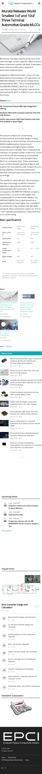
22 (21, 417)
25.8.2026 (14, 407)
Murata (8, 346)
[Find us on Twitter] (5, 768)
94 (21, 438)
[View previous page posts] (19, 128)
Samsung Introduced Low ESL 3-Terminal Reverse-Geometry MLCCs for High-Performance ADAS (27, 307)
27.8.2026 (14, 366)
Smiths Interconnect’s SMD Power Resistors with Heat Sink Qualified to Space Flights (20, 120)
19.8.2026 (14, 450)
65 (21, 450)
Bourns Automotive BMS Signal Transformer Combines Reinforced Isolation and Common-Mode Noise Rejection (26, 361)
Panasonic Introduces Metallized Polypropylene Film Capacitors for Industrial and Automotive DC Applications (26, 445)
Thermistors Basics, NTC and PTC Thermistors (24, 686)
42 (21, 407)
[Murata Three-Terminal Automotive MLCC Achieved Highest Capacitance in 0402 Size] (9, 296)
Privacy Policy (12, 757)
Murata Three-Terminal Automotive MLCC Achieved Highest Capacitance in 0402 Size (8, 307)
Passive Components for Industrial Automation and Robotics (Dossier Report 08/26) (25, 423)
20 (21, 387)
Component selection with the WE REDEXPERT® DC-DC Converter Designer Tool (24, 523)
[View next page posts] (23, 128)
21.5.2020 (5, 30)
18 (21, 397)
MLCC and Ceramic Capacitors (18, 644)
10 (21, 376)
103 (21, 428)
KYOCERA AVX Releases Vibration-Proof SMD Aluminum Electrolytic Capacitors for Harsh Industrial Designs (26, 382)
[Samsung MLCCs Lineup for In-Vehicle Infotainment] (9, 324)
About (27, 760)
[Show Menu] (3, 3)
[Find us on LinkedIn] (2, 768)
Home (3, 757)
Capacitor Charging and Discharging (20, 669)
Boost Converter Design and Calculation (22, 617)
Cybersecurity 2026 (16, 515)
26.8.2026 (14, 387)
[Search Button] (39, 3)
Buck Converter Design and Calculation (15, 606)
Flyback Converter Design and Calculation (22, 652)
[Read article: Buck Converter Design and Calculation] (21, 587)
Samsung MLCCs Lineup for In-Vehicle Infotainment (8, 333)
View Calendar (7, 531)
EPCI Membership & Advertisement (12, 760)
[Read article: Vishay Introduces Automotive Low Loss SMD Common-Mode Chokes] (4, 394)
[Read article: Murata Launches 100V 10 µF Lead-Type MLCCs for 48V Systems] (4, 372)
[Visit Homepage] (21, 3)
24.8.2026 (14, 417)
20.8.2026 (14, 428)
